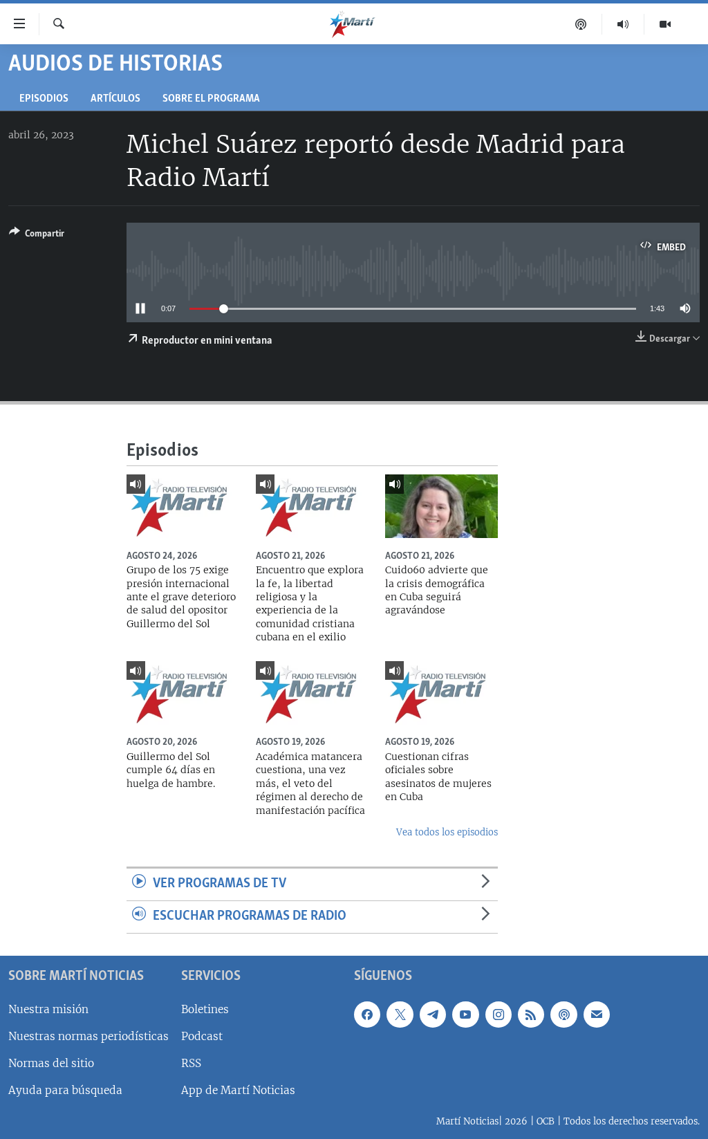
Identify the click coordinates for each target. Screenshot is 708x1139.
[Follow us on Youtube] (465, 1014)
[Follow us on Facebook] (367, 1014)
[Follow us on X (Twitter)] (399, 1014)
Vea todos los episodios (447, 832)
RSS (191, 1063)
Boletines (205, 1009)
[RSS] (531, 1014)
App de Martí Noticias (238, 1090)
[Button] (36, 236)
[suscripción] (597, 1014)
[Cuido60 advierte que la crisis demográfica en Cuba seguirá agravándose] (441, 506)
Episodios (43, 99)
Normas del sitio (51, 1063)
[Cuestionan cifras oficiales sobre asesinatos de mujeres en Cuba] (441, 693)
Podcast (202, 1036)
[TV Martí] (665, 24)
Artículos (115, 99)
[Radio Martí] (623, 24)
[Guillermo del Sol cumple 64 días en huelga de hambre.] (183, 693)
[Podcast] (581, 24)
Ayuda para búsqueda (65, 1090)
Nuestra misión (48, 1009)
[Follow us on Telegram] (433, 1014)
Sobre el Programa (211, 99)
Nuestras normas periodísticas (88, 1036)
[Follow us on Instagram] (498, 1014)
